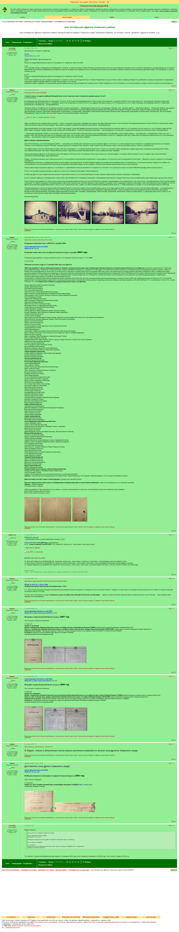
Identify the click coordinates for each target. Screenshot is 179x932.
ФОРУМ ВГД (151, 917)
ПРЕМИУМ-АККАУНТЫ (91, 917)
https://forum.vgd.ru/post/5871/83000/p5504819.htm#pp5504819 (45, 581)
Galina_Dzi (12, 535)
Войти (112, 17)
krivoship (12, 48)
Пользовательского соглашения (46, 922)
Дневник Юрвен (47, 22)
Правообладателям (12, 927)
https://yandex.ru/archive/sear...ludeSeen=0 (38, 747)
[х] (108, 2)
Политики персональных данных (71, 922)
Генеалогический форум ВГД (94, 6)
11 (70, 41)
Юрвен (49, 44)
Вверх (170, 48)
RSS (32, 924)
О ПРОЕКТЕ (11, 917)
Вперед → (88, 41)
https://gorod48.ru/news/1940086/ (35, 93)
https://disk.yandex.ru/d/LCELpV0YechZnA (38, 240)
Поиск (156, 17)
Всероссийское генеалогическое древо (26, 926)
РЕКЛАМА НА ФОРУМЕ (71, 917)
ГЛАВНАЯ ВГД (131, 917)
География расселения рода (65, 22)
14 (78, 41)
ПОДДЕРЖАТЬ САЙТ (111, 917)
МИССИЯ (31, 917)
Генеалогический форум (11, 870)
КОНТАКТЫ (51, 917)
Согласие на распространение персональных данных (108, 922)
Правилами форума (149, 922)
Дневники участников (15, 22)
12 (73, 41)
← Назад (50, 41)
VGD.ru (22, 17)
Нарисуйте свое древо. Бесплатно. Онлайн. (87, 2)
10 (67, 41)
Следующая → (28, 42)
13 (75, 41)
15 (83, 41)
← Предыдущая (16, 42)
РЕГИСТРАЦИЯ (67, 17)
